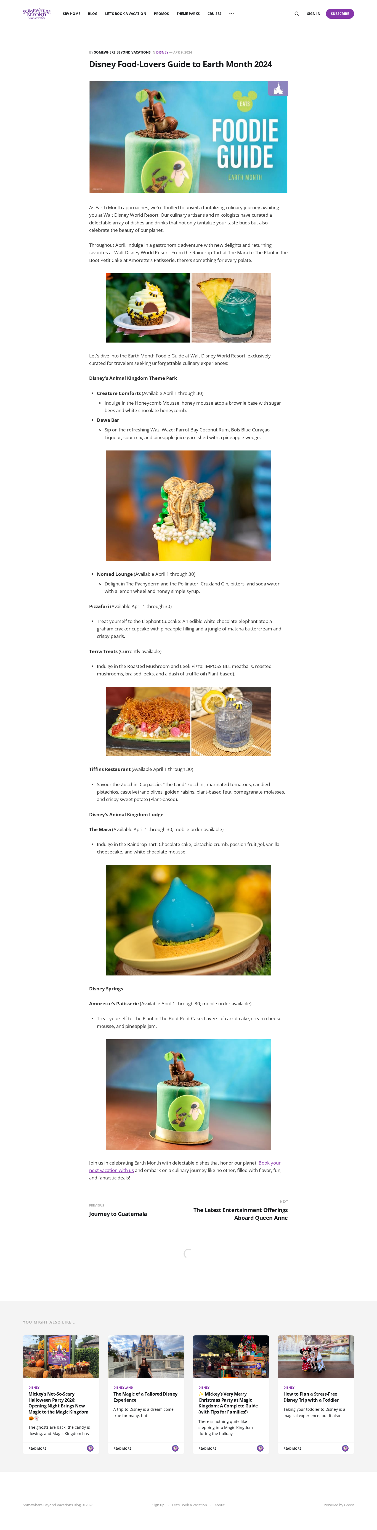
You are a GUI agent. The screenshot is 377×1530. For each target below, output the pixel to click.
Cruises (214, 13)
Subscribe (340, 13)
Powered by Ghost (339, 1504)
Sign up (158, 1504)
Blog (92, 13)
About (219, 1504)
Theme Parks (188, 13)
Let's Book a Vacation (125, 13)
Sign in (313, 13)
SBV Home (71, 13)
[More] (231, 14)
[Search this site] (297, 14)
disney (162, 52)
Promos (161, 13)
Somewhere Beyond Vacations (122, 52)
